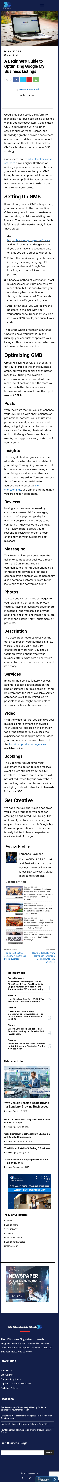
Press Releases (16, 978)
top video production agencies (27, 744)
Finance (12, 995)
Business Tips (12, 51)
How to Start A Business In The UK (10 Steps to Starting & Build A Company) (38, 937)
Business (8, 1167)
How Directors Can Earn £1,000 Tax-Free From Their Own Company (26, 1000)
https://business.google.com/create (28, 240)
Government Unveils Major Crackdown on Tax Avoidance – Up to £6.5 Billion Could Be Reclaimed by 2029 (25, 1015)
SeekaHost (31, 863)
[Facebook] (16, 79)
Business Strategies (15, 943)
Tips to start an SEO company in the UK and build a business (15, 956)
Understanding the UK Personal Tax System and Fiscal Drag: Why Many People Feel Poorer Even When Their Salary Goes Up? (38, 924)
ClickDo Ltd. (45, 859)
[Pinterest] (29, 79)
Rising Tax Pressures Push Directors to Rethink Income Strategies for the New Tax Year (26, 1046)
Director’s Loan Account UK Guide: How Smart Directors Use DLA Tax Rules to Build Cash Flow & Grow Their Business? (38, 909)
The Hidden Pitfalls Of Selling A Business (27, 1148)
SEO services (35, 871)
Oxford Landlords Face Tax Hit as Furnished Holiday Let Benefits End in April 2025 (26, 1031)
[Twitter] (23, 79)
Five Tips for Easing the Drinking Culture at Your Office (25, 1424)
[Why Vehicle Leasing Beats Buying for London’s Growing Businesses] (27, 1082)
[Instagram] (29, 1478)
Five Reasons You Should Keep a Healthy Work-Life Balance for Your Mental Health (23, 1408)
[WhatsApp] (36, 79)
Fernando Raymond (29, 89)
